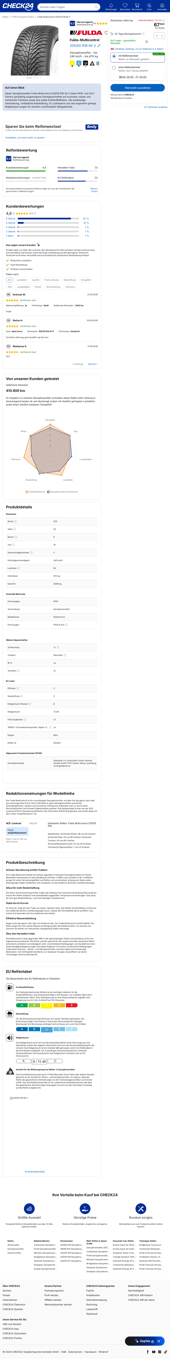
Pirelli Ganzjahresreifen (45, 1249)
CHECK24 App (11, 1328)
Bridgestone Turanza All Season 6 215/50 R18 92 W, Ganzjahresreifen (151, 1245)
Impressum (90, 1351)
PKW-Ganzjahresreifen (23, 17)
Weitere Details (94, 190)
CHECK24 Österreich (14, 1304)
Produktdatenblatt (35, 1171)
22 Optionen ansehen (156, 107)
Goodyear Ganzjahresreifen (45, 1265)
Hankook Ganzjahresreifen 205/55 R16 (98, 1267)
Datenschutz (75, 1351)
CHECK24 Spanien (13, 1309)
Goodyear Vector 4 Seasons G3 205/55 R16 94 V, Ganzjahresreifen (124, 1253)
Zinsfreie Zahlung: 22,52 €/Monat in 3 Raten (139, 49)
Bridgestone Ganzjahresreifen (45, 1257)
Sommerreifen (14, 1253)
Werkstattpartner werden (58, 1304)
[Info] (15, 521)
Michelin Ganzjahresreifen (45, 1253)
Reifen (5, 17)
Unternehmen (10, 1299)
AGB (63, 1351)
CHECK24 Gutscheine (14, 1333)
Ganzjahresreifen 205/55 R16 (98, 1247)
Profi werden (51, 1295)
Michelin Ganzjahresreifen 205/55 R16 (98, 1259)
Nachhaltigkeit (136, 1290)
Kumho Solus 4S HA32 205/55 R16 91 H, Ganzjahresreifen (124, 1249)
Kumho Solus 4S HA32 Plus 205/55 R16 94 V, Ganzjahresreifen (124, 1245)
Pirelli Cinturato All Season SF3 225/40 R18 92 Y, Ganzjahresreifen (151, 1253)
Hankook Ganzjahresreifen (45, 1261)
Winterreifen (13, 1245)
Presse (6, 1295)
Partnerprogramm (54, 1290)
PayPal (90, 1290)
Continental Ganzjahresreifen (45, 1245)
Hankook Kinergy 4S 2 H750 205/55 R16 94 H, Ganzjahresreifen (124, 1261)
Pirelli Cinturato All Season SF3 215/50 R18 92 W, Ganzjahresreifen (151, 1269)
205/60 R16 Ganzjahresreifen (72, 1245)
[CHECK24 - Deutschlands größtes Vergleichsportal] (18, 7)
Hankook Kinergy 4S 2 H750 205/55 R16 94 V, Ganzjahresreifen (124, 1269)
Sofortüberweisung (96, 1299)
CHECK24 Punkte (12, 1338)
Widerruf (103, 1351)
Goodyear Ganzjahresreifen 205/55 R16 (98, 1271)
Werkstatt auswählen (138, 87)
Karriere (7, 1290)
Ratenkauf (91, 1313)
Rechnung (91, 1304)
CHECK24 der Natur (141, 1299)
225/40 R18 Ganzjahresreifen (72, 1253)
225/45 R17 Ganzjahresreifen (72, 1261)
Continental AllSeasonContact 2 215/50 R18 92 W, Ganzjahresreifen (151, 1249)
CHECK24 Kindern (140, 1295)
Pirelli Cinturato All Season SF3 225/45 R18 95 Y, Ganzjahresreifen (151, 1265)
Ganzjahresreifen (15, 1249)
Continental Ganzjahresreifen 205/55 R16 (98, 1251)
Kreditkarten (93, 1295)
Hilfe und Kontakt (12, 1324)
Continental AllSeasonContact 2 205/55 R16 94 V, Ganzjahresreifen (124, 1265)
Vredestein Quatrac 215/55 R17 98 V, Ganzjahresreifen (151, 1257)
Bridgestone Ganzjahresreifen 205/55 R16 (98, 1263)
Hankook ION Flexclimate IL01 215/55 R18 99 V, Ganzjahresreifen (151, 1261)
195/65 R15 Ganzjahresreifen (72, 1249)
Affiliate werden (52, 1299)
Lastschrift (92, 1309)
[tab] (29, 77)
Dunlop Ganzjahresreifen (45, 1269)
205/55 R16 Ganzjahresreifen (72, 1257)
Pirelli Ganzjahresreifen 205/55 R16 (98, 1255)
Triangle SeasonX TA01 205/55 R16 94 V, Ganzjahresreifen (124, 1257)
